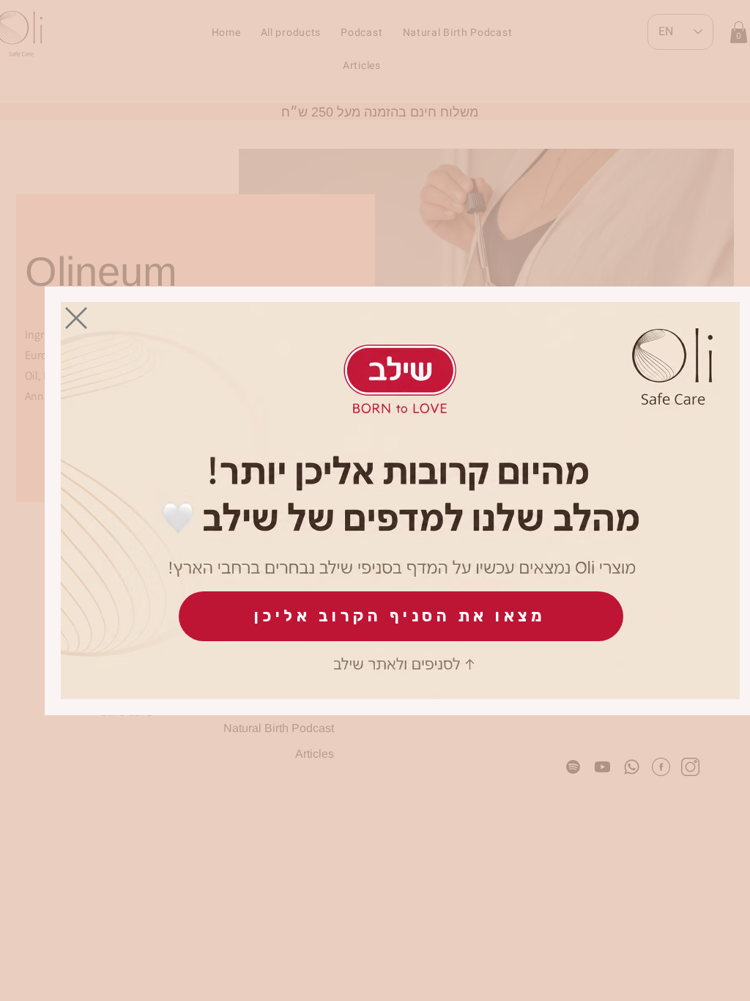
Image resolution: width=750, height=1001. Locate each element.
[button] (76, 318)
